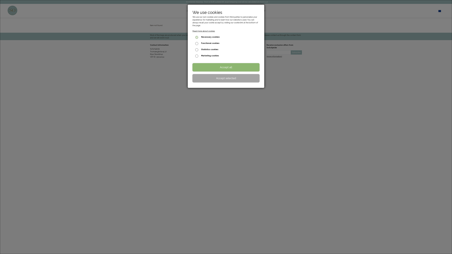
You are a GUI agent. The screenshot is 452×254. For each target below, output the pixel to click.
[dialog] (226, 127)
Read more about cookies (203, 31)
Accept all (226, 67)
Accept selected (226, 78)
